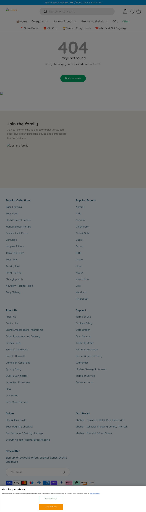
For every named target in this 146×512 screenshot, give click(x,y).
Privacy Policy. (95, 493)
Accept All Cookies (51, 507)
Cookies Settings (51, 499)
